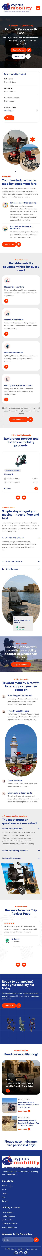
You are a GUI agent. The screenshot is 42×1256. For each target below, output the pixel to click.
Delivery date (10, 107)
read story (22, 1111)
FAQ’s (4, 1189)
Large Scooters (7, 1212)
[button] (18, 498)
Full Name (8, 79)
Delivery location (11, 98)
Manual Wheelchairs (9, 1227)
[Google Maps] (26, 1253)
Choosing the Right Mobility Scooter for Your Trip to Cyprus (28, 1105)
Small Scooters (7, 1220)
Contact (5, 1201)
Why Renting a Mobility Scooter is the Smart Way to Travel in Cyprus (28, 1123)
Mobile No (8, 88)
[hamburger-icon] (38, 8)
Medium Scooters (8, 1216)
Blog (3, 1197)
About (4, 1186)
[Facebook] (21, 1253)
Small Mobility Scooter (13, 470)
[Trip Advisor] (16, 1253)
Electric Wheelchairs (9, 1224)
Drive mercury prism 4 (14, 474)
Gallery (4, 1193)
